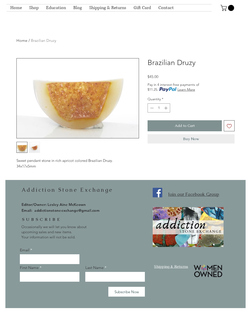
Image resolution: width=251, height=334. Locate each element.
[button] (228, 8)
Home (21, 40)
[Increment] (166, 108)
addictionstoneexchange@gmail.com (67, 210)
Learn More (186, 89)
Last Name (94, 268)
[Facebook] (157, 192)
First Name (29, 268)
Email (24, 250)
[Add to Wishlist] (229, 125)
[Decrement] (151, 108)
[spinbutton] (158, 108)
